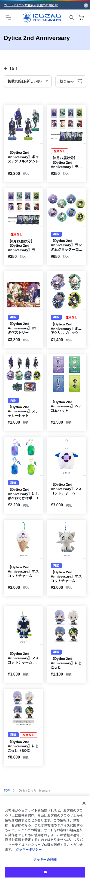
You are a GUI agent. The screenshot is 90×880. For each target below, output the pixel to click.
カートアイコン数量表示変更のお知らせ (31, 5)
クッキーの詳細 (45, 860)
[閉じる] (84, 803)
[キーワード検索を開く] (71, 17)
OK (44, 872)
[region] (45, 838)
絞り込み (67, 81)
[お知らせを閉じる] (86, 5)
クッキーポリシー (29, 850)
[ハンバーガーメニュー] (8, 17)
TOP (7, 790)
